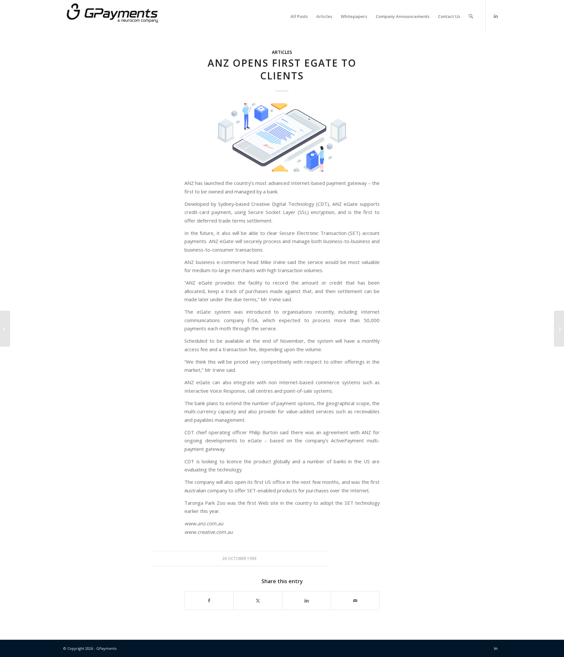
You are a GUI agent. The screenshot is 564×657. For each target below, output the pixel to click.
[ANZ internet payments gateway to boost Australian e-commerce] (5, 329)
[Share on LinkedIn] (306, 600)
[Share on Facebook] (209, 600)
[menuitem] (299, 16)
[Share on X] (258, 600)
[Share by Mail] (355, 600)
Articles (282, 52)
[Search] (470, 16)
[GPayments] (112, 16)
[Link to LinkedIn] (496, 16)
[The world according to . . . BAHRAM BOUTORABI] (559, 329)
